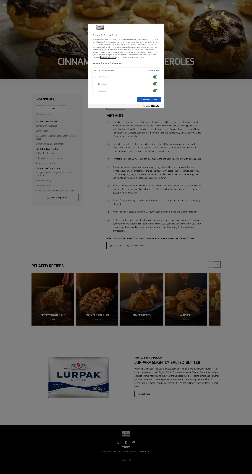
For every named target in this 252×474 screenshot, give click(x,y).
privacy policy (139, 57)
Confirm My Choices (149, 99)
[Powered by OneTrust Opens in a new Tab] (152, 106)
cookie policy (126, 57)
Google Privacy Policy (108, 57)
